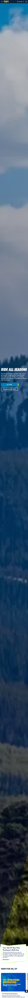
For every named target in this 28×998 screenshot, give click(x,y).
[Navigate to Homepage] (6, 2)
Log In (20, 1)
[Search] (23, 1)
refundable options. (7, 953)
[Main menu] (2, 1)
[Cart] (25, 1)
